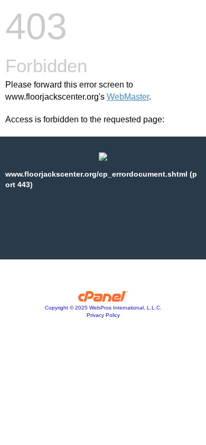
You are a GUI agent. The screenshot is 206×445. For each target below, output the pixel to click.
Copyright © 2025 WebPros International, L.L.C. (103, 308)
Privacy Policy (103, 315)
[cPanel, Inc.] (103, 299)
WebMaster (128, 96)
